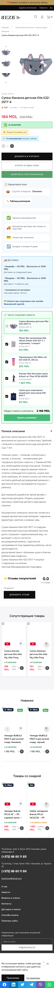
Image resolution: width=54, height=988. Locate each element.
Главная (5, 27)
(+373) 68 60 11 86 (14, 871)
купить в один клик (27, 165)
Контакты (6, 903)
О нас (4, 886)
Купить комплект (27, 417)
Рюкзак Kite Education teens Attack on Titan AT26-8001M (33, 375)
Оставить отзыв (27, 107)
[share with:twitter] (22, 984)
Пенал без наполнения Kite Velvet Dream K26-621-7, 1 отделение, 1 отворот (32, 341)
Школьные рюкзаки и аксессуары (31, 27)
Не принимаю (33, 978)
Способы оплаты (10, 915)
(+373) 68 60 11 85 (14, 857)
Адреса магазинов (27, 7)
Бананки (5, 31)
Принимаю (13, 978)
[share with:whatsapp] (49, 984)
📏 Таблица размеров (18, 201)
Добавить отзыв (19, 594)
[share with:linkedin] (13, 984)
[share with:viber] (40, 984)
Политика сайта (10, 920)
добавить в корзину (27, 156)
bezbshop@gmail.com (12, 878)
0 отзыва (13, 107)
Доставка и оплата (11, 909)
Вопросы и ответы (11, 898)
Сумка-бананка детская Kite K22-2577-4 (20, 35)
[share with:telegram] (31, 984)
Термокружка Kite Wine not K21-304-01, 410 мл (33, 358)
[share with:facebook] (4, 984)
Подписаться (27, 947)
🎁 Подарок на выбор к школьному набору (27, 2)
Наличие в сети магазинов (27, 174)
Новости (43, 7)
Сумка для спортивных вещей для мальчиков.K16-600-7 (32, 393)
